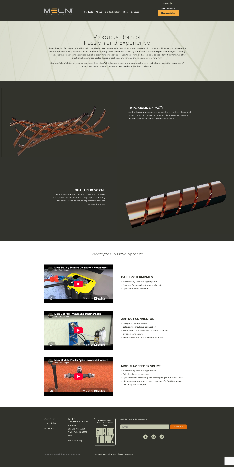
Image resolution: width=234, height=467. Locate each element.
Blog (125, 12)
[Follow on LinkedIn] (145, 437)
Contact (135, 12)
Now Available (168, 13)
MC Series (48, 428)
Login (166, 3)
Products (88, 12)
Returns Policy (75, 440)
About (99, 12)
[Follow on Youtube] (162, 437)
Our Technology (112, 12)
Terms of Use (116, 454)
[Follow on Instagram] (153, 437)
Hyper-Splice (50, 423)
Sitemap (129, 454)
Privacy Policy (102, 454)
